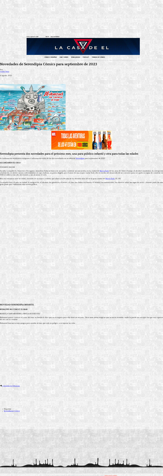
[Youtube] (135, 37)
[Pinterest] (30, 78)
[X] (132, 37)
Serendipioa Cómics (12, 411)
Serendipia (80, 158)
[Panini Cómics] (81, 149)
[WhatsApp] (23, 78)
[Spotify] (127, 37)
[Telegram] (130, 37)
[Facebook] (118, 37)
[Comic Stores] (81, 405)
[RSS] (124, 37)
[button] (121, 57)
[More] (37, 79)
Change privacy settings (110, 475)
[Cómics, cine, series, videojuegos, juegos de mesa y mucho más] (72, 46)
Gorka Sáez (4, 72)
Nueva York (104, 171)
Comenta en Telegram (11, 386)
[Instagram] (121, 37)
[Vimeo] (113, 37)
